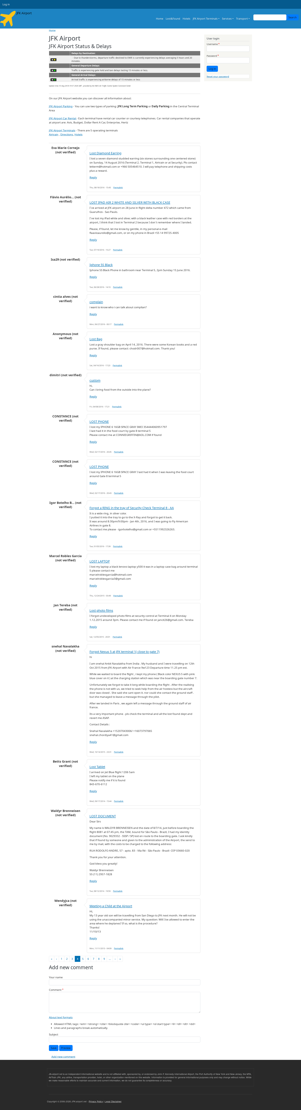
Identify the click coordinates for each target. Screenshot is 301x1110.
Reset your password (218, 76)
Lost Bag (96, 339)
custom (95, 380)
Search (292, 17)
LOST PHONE (99, 421)
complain (96, 302)
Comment (55, 990)
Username (212, 44)
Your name (56, 977)
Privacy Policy (96, 1101)
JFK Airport (24, 13)
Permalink (118, 187)
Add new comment (63, 1056)
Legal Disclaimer (113, 1101)
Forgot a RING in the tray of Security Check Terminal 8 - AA (132, 508)
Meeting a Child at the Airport (111, 906)
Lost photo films (101, 610)
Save (53, 1048)
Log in (6, 4)
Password (212, 55)
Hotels (186, 18)
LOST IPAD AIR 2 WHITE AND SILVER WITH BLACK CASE (130, 202)
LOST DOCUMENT (103, 816)
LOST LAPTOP (100, 561)
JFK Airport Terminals (205, 18)
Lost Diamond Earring (105, 153)
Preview (66, 1048)
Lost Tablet (97, 767)
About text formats (61, 1017)
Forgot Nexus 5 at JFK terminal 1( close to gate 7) (124, 652)
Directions (66, 134)
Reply (93, 177)
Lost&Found (173, 18)
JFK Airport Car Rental (63, 118)
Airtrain (53, 134)
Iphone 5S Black (101, 265)
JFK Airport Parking (61, 106)
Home (159, 18)
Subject (53, 1034)
